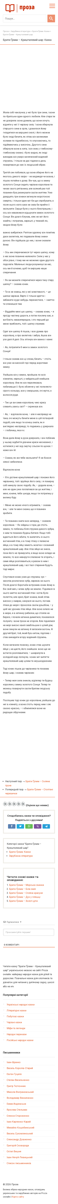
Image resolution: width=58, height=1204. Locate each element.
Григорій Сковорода (18, 1145)
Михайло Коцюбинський (20, 1127)
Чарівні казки (14, 1022)
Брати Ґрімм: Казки (20, 851)
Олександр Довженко (19, 1139)
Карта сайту (18, 1197)
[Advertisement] (29, 78)
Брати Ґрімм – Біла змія (22, 889)
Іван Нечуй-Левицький (19, 1157)
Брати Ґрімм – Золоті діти (23, 901)
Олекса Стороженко (18, 1115)
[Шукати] (51, 18)
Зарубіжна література (21, 855)
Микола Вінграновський (20, 1092)
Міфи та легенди (16, 1028)
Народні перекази (16, 1034)
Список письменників (19, 1163)
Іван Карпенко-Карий (19, 1121)
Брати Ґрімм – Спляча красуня (26, 893)
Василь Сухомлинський (20, 1133)
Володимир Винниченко (20, 1098)
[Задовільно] (14, 804)
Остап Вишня (14, 1151)
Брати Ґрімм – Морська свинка (26, 885)
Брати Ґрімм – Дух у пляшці (24, 897)
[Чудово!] (23, 804)
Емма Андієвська (16, 1103)
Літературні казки (16, 1010)
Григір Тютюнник (16, 1086)
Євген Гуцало (14, 1074)
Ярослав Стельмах (17, 1109)
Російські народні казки (20, 1040)
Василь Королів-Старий (20, 1068)
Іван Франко (14, 1062)
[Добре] (18, 804)
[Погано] (9, 804)
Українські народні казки (21, 1004)
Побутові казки (15, 1016)
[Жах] (5, 804)
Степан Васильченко (18, 1080)
